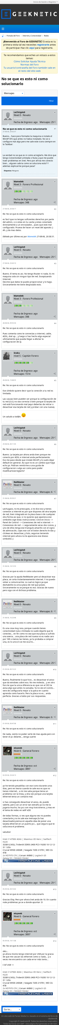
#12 (54, 775)
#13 (54, 889)
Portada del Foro (13, 36)
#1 (55, 129)
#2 (55, 209)
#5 (55, 380)
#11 (54, 724)
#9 (55, 618)
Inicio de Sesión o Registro (44, 2)
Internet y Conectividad (32, 36)
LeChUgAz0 (19, 112)
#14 (54, 941)
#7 (55, 498)
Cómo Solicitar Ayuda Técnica (29, 61)
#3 (55, 263)
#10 (54, 669)
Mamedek (19, 181)
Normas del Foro (29, 64)
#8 (55, 566)
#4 (55, 323)
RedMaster (19, 482)
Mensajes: (45, 122)
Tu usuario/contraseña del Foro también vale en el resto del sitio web (29, 69)
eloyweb (18, 748)
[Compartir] (54, 122)
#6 (55, 444)
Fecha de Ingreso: (23, 122)
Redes (46, 36)
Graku (17, 352)
